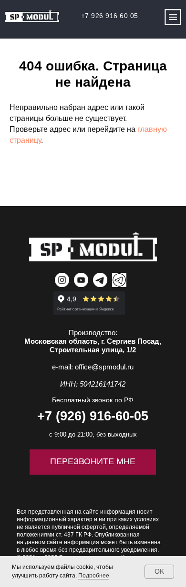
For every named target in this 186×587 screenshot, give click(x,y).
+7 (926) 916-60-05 (92, 416)
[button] (173, 17)
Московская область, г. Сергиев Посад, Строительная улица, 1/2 (92, 345)
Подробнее (93, 575)
